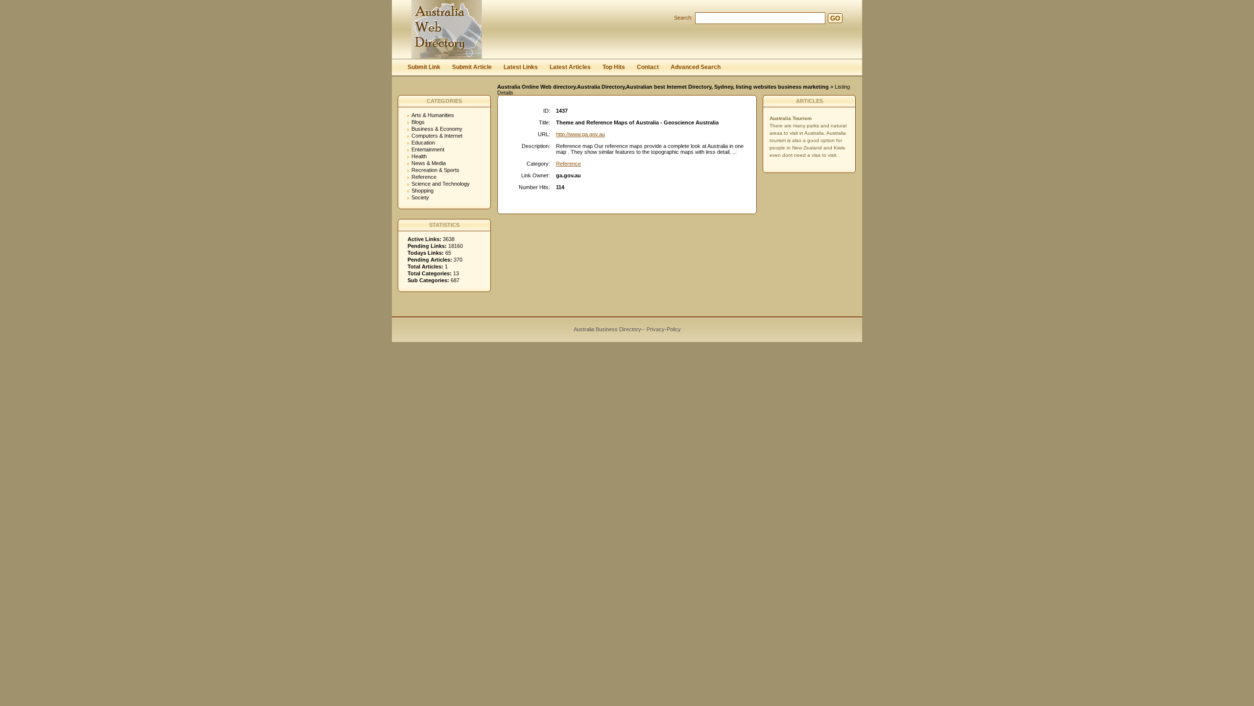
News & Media (428, 163)
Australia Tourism (791, 118)
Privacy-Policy (664, 329)
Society (420, 197)
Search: (683, 18)
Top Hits (614, 67)
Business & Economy (436, 129)
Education (423, 143)
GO (835, 18)
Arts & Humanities (432, 115)
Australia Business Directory (607, 329)
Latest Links (521, 67)
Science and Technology (440, 184)
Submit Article (472, 67)
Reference (423, 177)
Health (419, 156)
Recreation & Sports (435, 170)
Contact (648, 67)
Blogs (418, 122)
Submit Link (424, 67)
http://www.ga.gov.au (580, 134)
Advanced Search (696, 67)
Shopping (422, 191)
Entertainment (427, 149)
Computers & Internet (436, 136)
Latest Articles (570, 67)
